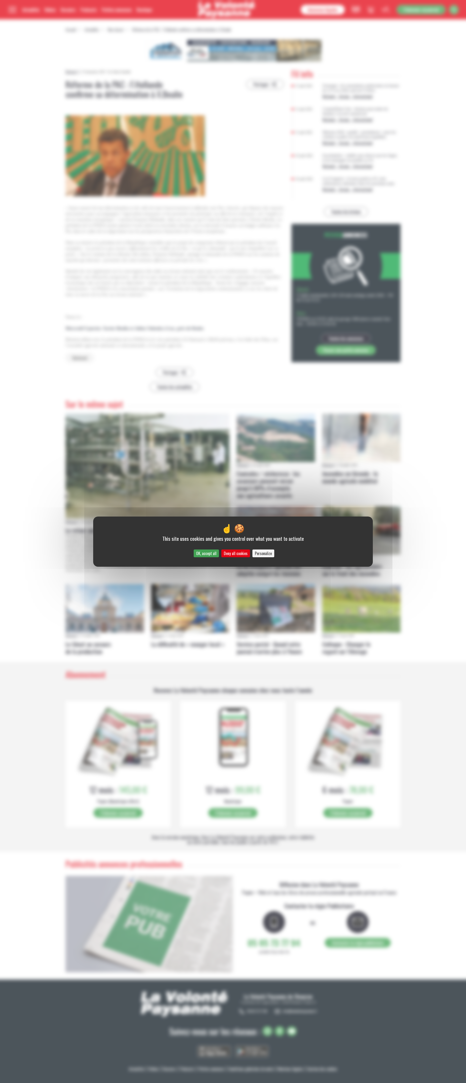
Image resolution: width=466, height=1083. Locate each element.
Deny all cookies (236, 553)
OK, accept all (206, 553)
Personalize (263, 553)
